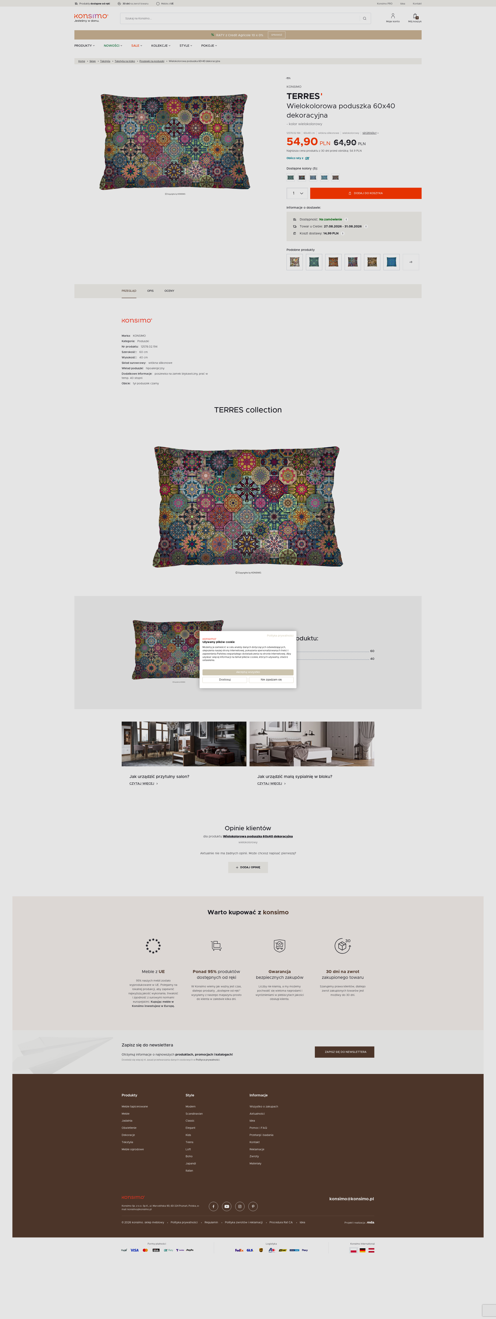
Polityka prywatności (280, 635)
